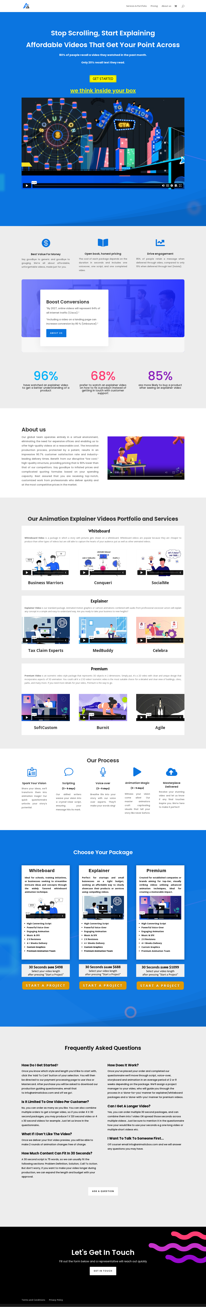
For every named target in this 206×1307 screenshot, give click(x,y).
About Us (56, 333)
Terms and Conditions (33, 1299)
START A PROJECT (46, 985)
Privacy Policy (56, 1299)
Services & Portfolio (136, 6)
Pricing (154, 6)
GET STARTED (103, 79)
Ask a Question (103, 1191)
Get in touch (103, 1270)
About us (166, 6)
